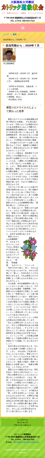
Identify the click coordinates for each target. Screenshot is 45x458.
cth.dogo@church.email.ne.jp (26, 442)
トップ (6, 34)
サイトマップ (22, 422)
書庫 (15, 34)
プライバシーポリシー (22, 425)
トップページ (22, 420)
